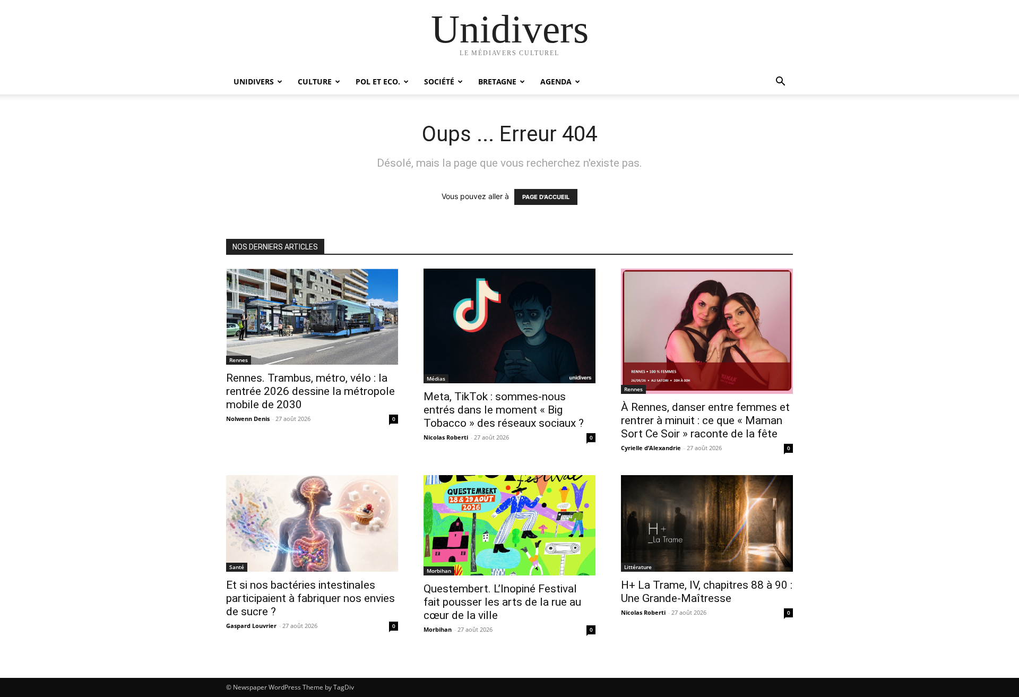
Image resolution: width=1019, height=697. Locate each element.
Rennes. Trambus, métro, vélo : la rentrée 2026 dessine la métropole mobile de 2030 (310, 391)
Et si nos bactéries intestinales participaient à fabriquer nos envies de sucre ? (310, 598)
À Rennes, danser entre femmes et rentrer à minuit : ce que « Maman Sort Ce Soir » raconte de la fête (705, 420)
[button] (780, 83)
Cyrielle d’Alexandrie (651, 448)
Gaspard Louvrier (251, 626)
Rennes (238, 360)
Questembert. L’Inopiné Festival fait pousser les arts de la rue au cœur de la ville (502, 602)
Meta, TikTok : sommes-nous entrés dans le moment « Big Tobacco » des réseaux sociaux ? (504, 409)
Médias (436, 378)
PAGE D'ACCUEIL (545, 197)
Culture (315, 81)
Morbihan (439, 570)
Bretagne (497, 81)
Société (439, 81)
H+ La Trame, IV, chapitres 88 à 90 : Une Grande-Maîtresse (706, 592)
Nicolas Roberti (446, 437)
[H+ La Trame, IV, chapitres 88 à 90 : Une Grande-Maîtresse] (707, 523)
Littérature (638, 567)
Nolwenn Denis (248, 419)
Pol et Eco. (378, 81)
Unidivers (254, 81)
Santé (236, 567)
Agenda (556, 81)
